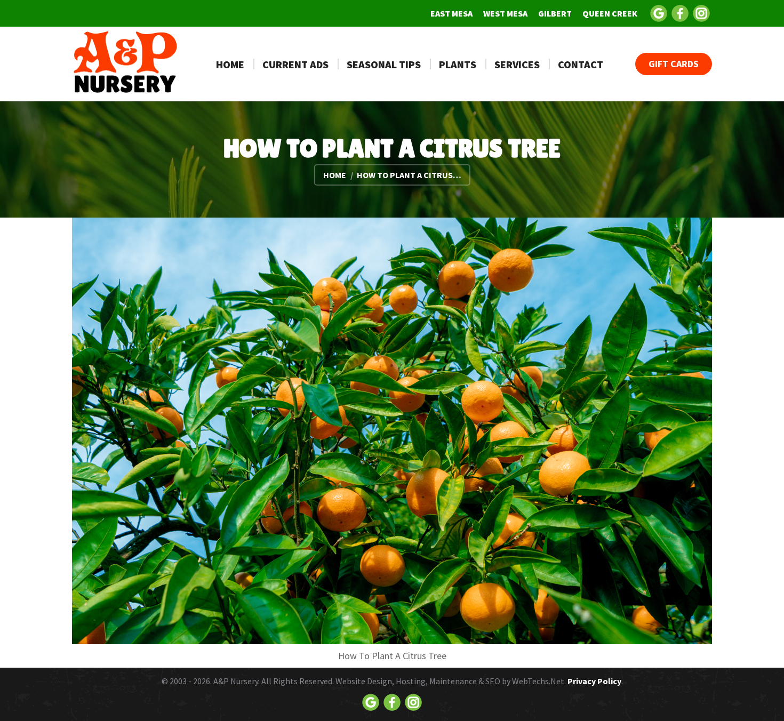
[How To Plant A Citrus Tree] (392, 431)
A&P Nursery (235, 681)
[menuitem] (451, 13)
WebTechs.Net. (539, 681)
